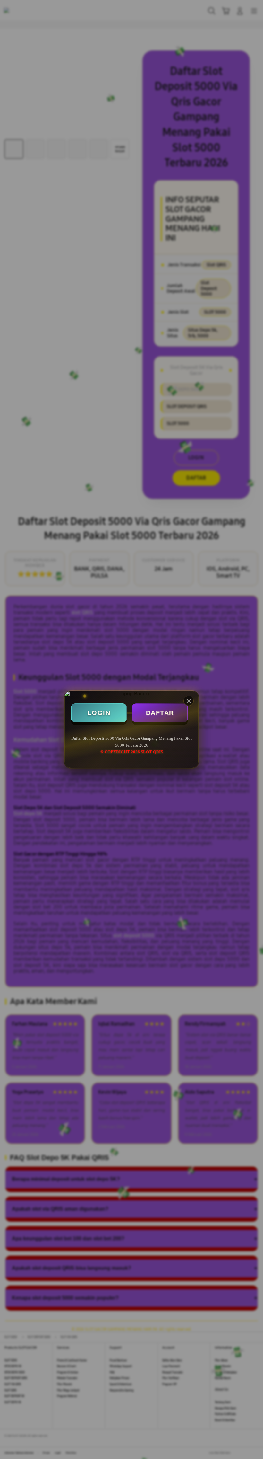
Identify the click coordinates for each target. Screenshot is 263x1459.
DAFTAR (160, 712)
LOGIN (99, 712)
